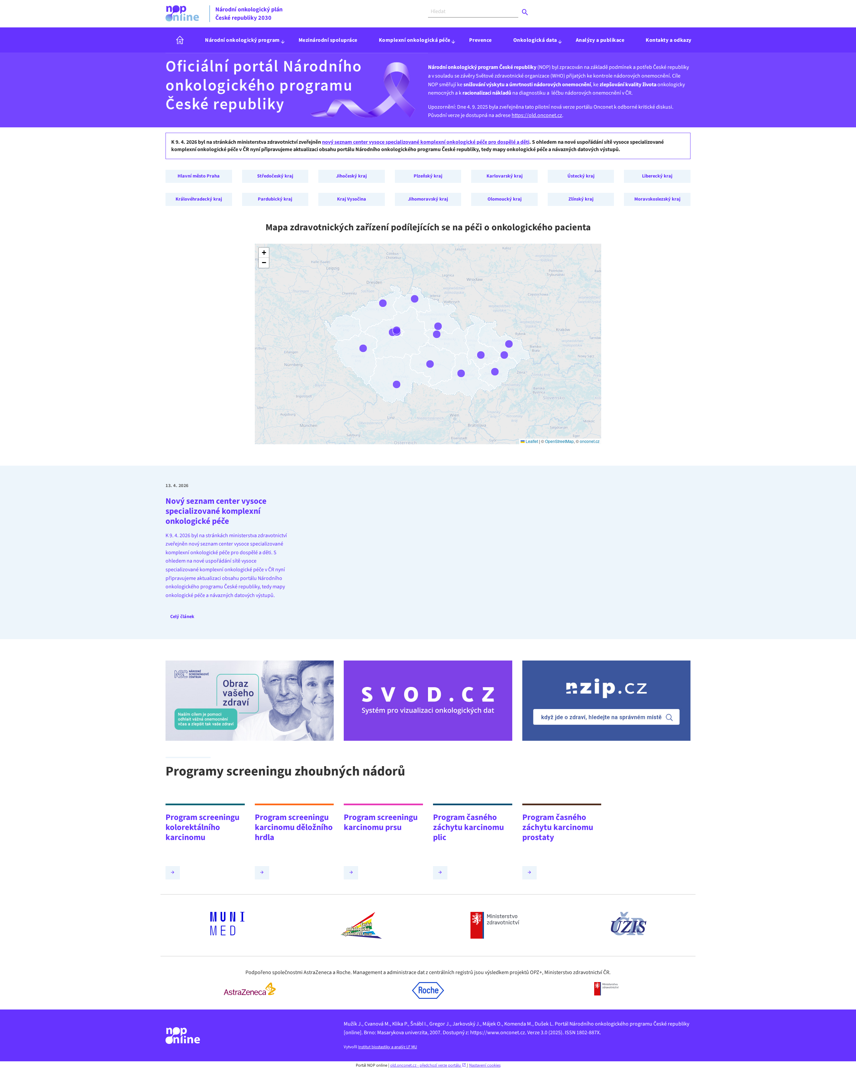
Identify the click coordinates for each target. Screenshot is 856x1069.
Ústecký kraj (581, 176)
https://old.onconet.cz (537, 115)
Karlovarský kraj (505, 176)
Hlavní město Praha (199, 176)
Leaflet (531, 441)
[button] (264, 253)
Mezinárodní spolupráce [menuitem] (328, 40)
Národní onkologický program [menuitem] (242, 40)
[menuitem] (180, 39)
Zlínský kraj (581, 199)
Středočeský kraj (275, 176)
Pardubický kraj (275, 199)
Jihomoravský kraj (428, 199)
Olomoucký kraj (505, 199)
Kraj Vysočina (351, 199)
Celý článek (182, 616)
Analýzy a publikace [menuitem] (600, 40)
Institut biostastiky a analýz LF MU (387, 1047)
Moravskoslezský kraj (657, 199)
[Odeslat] (525, 12)
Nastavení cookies (485, 1065)
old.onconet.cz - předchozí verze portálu (426, 1065)
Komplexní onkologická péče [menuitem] (414, 40)
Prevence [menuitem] (480, 40)
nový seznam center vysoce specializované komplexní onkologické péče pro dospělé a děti (425, 142)
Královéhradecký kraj (199, 199)
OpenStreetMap (559, 441)
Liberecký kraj (657, 176)
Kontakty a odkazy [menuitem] (668, 40)
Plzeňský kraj (428, 176)
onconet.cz (590, 441)
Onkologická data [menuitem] (535, 40)
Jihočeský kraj (351, 176)
